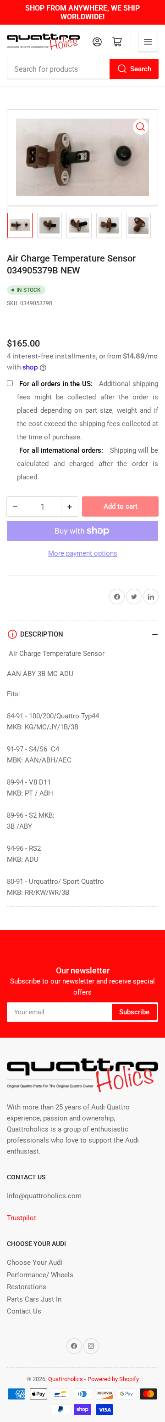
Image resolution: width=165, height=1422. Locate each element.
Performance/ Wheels (40, 1275)
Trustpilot (21, 1218)
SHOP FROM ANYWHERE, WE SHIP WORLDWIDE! (82, 12)
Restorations (26, 1287)
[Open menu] (148, 42)
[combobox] (82, 69)
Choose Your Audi (34, 1262)
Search (140, 69)
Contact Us (24, 1311)
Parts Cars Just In (34, 1299)
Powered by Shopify (113, 1379)
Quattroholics (65, 1379)
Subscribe (134, 1012)
